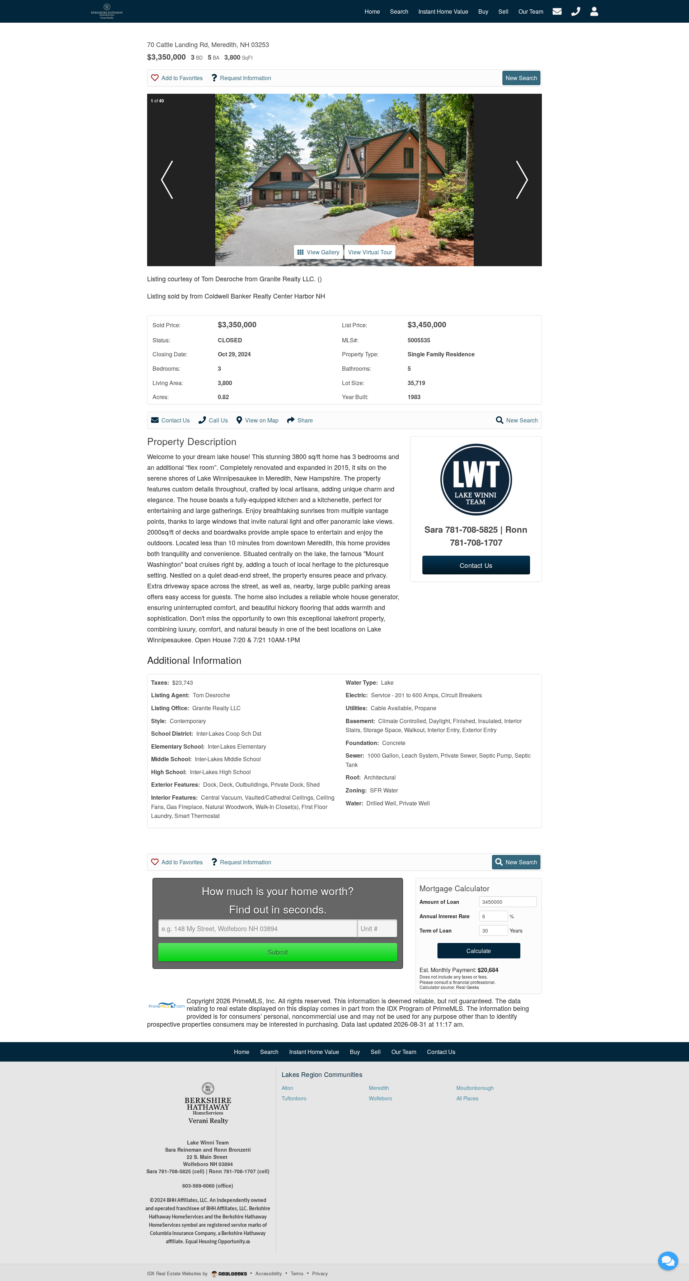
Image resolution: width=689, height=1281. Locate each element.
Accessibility (269, 1273)
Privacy (320, 1273)
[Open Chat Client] (668, 1261)
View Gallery (323, 252)
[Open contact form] (557, 10)
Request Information (245, 78)
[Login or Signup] (594, 10)
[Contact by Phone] (575, 10)
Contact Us (175, 420)
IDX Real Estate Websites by (178, 1273)
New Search (521, 78)
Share (305, 420)
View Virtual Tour (370, 252)
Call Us (218, 420)
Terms (297, 1273)
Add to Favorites (182, 78)
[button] (167, 180)
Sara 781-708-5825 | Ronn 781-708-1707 (476, 535)
